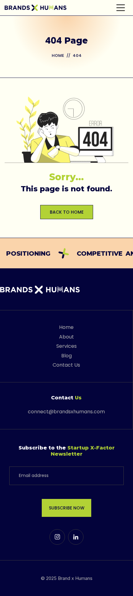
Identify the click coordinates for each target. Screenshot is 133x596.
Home (58, 55)
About (66, 336)
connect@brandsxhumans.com (66, 411)
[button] (120, 7)
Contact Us (66, 364)
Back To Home (67, 212)
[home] (35, 8)
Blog (66, 355)
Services (66, 346)
